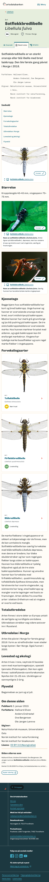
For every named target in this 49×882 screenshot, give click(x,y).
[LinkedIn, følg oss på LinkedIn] (21, 856)
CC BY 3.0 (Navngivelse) (23, 745)
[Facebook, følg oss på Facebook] (12, 856)
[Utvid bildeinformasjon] (6, 179)
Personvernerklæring (10, 875)
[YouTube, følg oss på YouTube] (25, 856)
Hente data (6, 879)
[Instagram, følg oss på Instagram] (16, 856)
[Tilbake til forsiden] (13, 4)
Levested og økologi (12, 136)
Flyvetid (7, 142)
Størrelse (8, 111)
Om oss (13, 801)
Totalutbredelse (10, 126)
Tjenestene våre (16, 805)
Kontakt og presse (17, 808)
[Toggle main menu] (41, 4)
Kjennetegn (8, 116)
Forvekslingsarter (11, 121)
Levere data (17, 879)
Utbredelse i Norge (11, 131)
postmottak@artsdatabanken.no (23, 836)
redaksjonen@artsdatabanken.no (23, 816)
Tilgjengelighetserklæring (30, 875)
